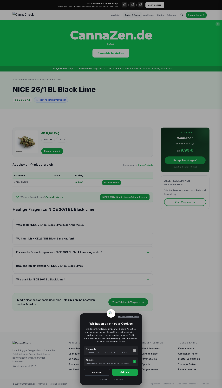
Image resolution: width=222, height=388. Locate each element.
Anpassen (97, 372)
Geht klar (125, 372)
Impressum (118, 379)
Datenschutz (104, 379)
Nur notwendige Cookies (128, 317)
